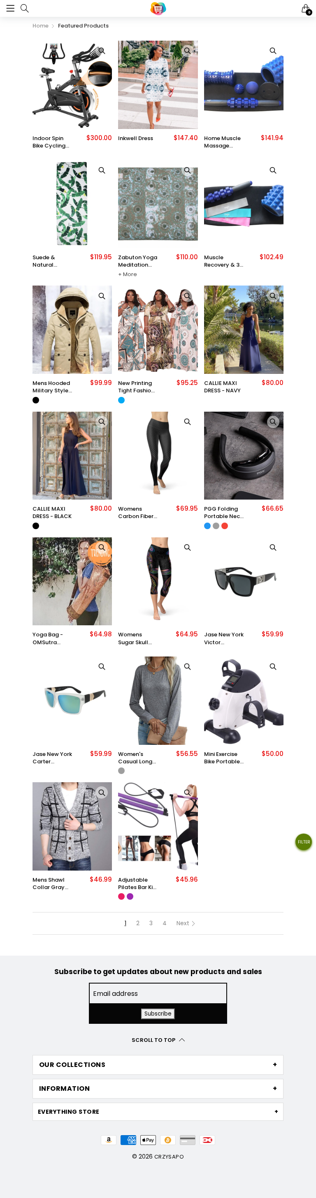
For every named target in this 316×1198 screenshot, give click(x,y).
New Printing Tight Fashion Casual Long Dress (136, 387)
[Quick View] (101, 51)
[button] (303, 845)
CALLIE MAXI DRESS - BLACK (52, 512)
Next (184, 923)
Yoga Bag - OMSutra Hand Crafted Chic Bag (51, 638)
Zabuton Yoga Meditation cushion (137, 261)
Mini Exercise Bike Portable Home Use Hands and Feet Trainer (222, 758)
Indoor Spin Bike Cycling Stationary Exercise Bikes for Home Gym (51, 142)
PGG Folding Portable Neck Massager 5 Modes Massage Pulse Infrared (223, 512)
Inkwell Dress (135, 138)
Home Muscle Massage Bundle (222, 142)
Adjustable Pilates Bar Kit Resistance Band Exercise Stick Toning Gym (136, 883)
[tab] (158, 1065)
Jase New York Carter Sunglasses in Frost (52, 758)
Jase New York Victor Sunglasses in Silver (224, 638)
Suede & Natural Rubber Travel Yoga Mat (51, 261)
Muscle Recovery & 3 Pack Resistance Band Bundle (221, 261)
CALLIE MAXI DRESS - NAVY (222, 387)
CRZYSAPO (169, 1157)
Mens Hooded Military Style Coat (51, 387)
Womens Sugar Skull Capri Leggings (133, 638)
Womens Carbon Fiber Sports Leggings (135, 512)
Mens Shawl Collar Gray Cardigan (49, 883)
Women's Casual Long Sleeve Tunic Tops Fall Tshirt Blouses (137, 758)
